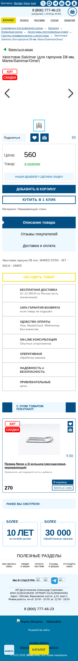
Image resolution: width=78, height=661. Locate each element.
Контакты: (7, 3)
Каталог (53, 28)
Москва (18, 3)
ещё (33, 3)
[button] (71, 93)
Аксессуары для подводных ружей (48, 32)
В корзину (60, 482)
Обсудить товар (39, 277)
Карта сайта (54, 621)
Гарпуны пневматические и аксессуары (25, 35)
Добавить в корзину (36, 189)
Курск (27, 3)
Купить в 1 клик (39, 200)
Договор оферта (39, 642)
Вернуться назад (21, 49)
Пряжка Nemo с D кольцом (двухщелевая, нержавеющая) (35, 465)
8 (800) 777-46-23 (46, 11)
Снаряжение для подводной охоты (22, 28)
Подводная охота (11, 32)
